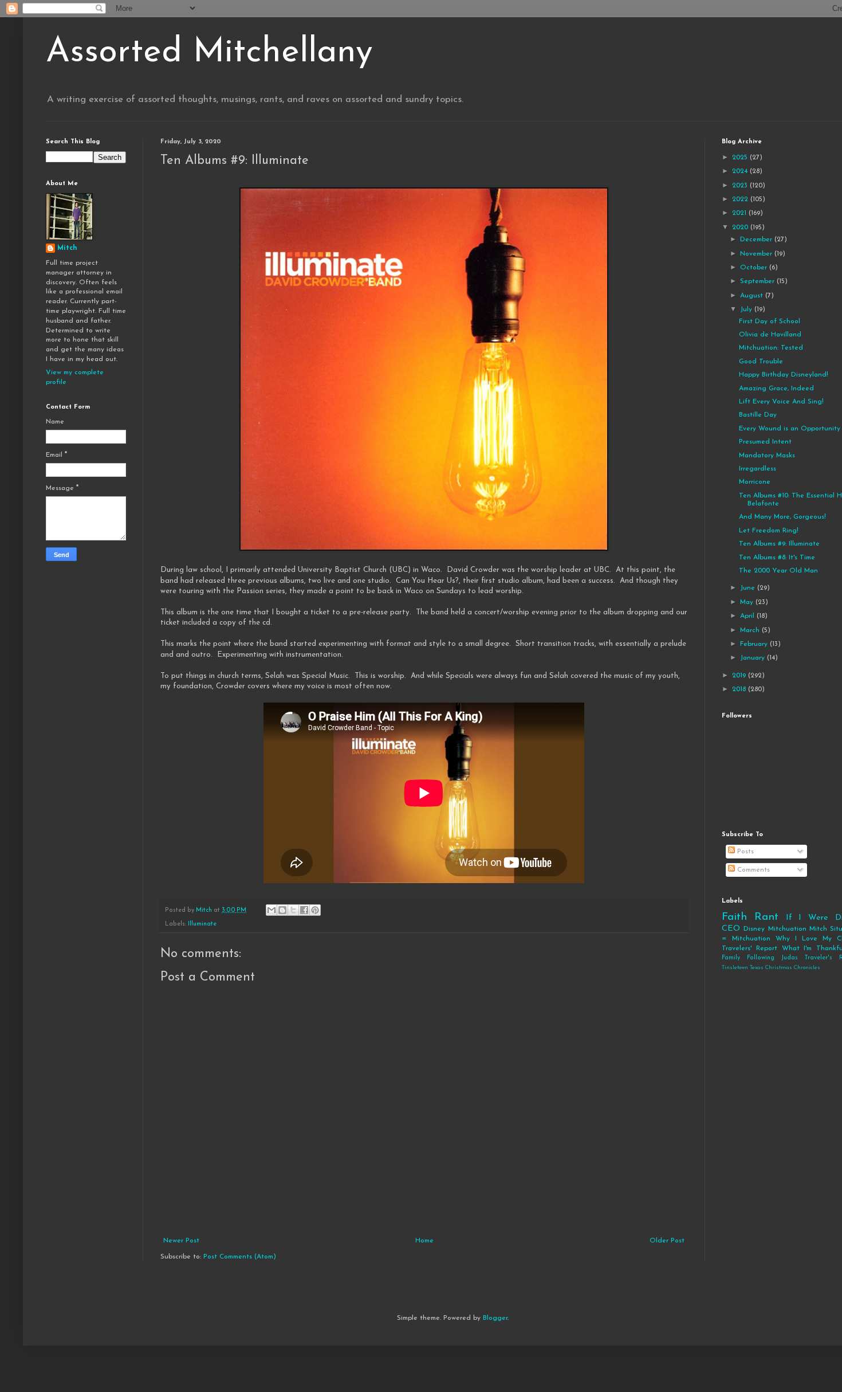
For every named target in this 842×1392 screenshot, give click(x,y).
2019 (740, 675)
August (752, 295)
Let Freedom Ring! (768, 530)
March (751, 630)
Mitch (67, 248)
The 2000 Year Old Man (778, 570)
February (755, 644)
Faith (734, 917)
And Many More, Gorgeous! (782, 516)
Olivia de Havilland (770, 334)
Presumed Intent (765, 441)
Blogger (495, 1318)
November (757, 253)
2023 (741, 185)
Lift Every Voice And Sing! (781, 401)
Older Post (667, 1240)
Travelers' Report (749, 948)
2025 (741, 157)
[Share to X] (293, 910)
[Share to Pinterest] (315, 910)
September (758, 281)
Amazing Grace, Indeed (776, 388)
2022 (741, 199)
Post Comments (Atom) (239, 1256)
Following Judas (772, 958)
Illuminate (202, 924)
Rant (766, 917)
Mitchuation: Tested (771, 347)
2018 (740, 689)
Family (731, 958)
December (757, 239)
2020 (741, 227)
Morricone (754, 482)
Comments (752, 869)
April (748, 616)
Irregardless (757, 468)
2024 (741, 171)
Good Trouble (761, 361)
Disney (754, 929)
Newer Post (181, 1240)
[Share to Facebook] (304, 910)
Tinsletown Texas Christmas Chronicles (771, 967)
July (747, 309)
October (754, 267)
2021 (740, 213)
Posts (744, 851)
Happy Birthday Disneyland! (783, 374)
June (748, 588)
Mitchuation (787, 929)
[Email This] (271, 910)
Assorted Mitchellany (209, 53)
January (753, 657)
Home (424, 1240)
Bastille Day (758, 414)
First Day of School (769, 321)
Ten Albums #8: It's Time (777, 557)
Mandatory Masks (767, 455)
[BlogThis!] (282, 910)
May (748, 602)
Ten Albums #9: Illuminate (779, 543)
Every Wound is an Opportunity (789, 428)
